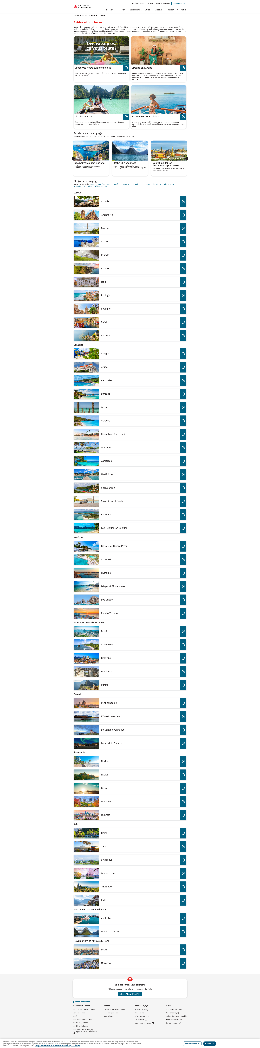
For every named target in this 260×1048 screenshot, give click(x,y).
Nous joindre (108, 1016)
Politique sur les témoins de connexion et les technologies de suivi (85, 1031)
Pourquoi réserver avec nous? (84, 1009)
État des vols (140, 1020)
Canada (142, 184)
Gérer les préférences (192, 1043)
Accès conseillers (138, 3)
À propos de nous (79, 1013)
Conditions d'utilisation (81, 1026)
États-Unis (150, 184)
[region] (130, 1043)
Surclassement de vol (174, 1019)
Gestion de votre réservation (114, 1009)
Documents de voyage (143, 1023)
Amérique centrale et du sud (126, 184)
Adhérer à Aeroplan (163, 3)
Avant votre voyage (142, 1009)
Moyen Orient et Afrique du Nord (95, 186)
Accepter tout (209, 1043)
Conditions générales (80, 1023)
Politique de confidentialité (82, 1019)
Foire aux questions (111, 1013)
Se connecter (179, 3)
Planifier (85, 15)
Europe (94, 184)
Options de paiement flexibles (176, 1016)
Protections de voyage (174, 1009)
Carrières (76, 1016)
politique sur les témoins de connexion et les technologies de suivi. (56, 1046)
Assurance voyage (173, 1013)
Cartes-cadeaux (172, 1023)
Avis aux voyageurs (142, 1016)
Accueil (76, 15)
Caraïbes (102, 184)
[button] (110, 10)
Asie (157, 184)
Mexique (110, 184)
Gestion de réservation (177, 10)
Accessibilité (139, 1013)
